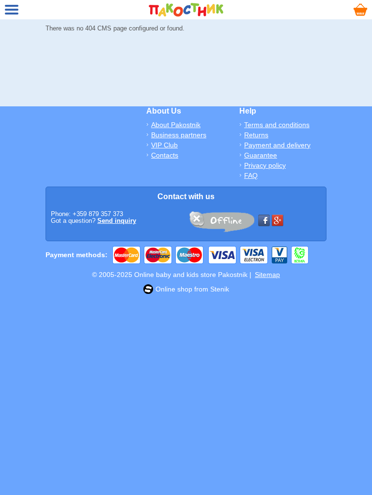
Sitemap (267, 274)
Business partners (178, 135)
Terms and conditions (277, 125)
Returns (256, 135)
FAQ (251, 175)
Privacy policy (265, 165)
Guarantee (260, 155)
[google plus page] (277, 220)
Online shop (173, 289)
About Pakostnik (176, 125)
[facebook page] (264, 220)
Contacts (164, 155)
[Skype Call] (221, 223)
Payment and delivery (277, 145)
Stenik (219, 289)
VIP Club (164, 145)
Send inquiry (116, 220)
